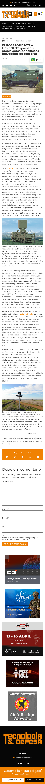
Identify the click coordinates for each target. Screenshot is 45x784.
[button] (30, 14)
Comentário (8, 481)
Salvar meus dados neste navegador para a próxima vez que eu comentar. (20, 538)
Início (4, 24)
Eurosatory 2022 (29, 438)
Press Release (29, 441)
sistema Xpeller (26, 314)
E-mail (5, 518)
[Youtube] (11, 5)
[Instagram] (3, 5)
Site (4, 527)
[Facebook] (7, 5)
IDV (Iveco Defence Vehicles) (14, 441)
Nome (5, 509)
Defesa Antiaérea (8, 438)
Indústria (7, 96)
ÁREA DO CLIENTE (35, 5)
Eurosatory (19, 438)
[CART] (35, 14)
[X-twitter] (15, 5)
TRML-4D (12, 169)
